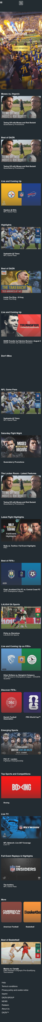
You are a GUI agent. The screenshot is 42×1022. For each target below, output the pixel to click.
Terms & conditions (10, 986)
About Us (5, 1008)
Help (4, 982)
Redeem (5, 1005)
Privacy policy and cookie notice (15, 990)
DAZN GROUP (8, 997)
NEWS (4, 1001)
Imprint (4, 993)
